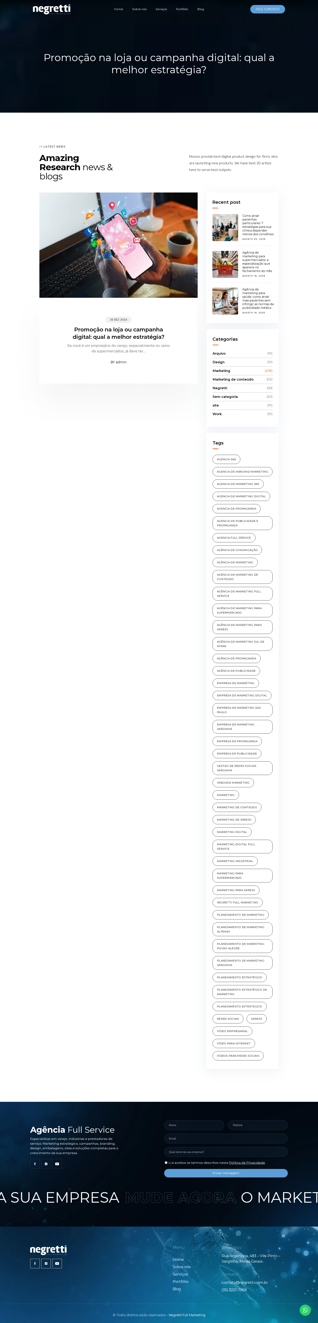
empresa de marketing (236, 683)
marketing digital (232, 832)
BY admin (119, 362)
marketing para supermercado (230, 875)
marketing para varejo (236, 890)
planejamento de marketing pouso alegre (240, 946)
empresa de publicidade (237, 753)
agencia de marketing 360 (238, 484)
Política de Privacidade (247, 1163)
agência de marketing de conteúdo (237, 577)
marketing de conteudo (237, 807)
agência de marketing (235, 562)
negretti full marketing (237, 902)
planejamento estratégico (239, 977)
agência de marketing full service (239, 594)
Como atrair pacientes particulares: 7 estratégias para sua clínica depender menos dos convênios (258, 225)
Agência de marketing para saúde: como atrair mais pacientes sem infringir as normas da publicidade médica (258, 299)
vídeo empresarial (232, 1031)
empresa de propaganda (237, 741)
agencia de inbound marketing (242, 471)
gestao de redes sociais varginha (236, 768)
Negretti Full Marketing (187, 1315)
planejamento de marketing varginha (240, 963)
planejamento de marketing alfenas (240, 929)
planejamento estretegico (239, 1006)
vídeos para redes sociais (238, 1055)
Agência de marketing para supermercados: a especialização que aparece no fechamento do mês (257, 262)
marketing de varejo (234, 819)
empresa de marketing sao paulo (239, 710)
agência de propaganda (236, 658)
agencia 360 (226, 459)
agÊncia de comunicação (237, 550)
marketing (226, 795)
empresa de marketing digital (242, 695)
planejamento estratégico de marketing (242, 992)
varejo (256, 1018)
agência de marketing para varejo (239, 627)
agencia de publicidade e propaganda (237, 523)
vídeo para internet (234, 1043)
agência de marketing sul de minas (240, 644)
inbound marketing (233, 782)
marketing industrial (235, 861)
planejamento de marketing (240, 914)
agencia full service (234, 537)
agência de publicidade (236, 670)
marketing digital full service (236, 846)
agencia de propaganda (236, 508)
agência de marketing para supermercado (239, 610)
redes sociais (228, 1018)
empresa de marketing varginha (236, 727)
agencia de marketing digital (241, 496)
